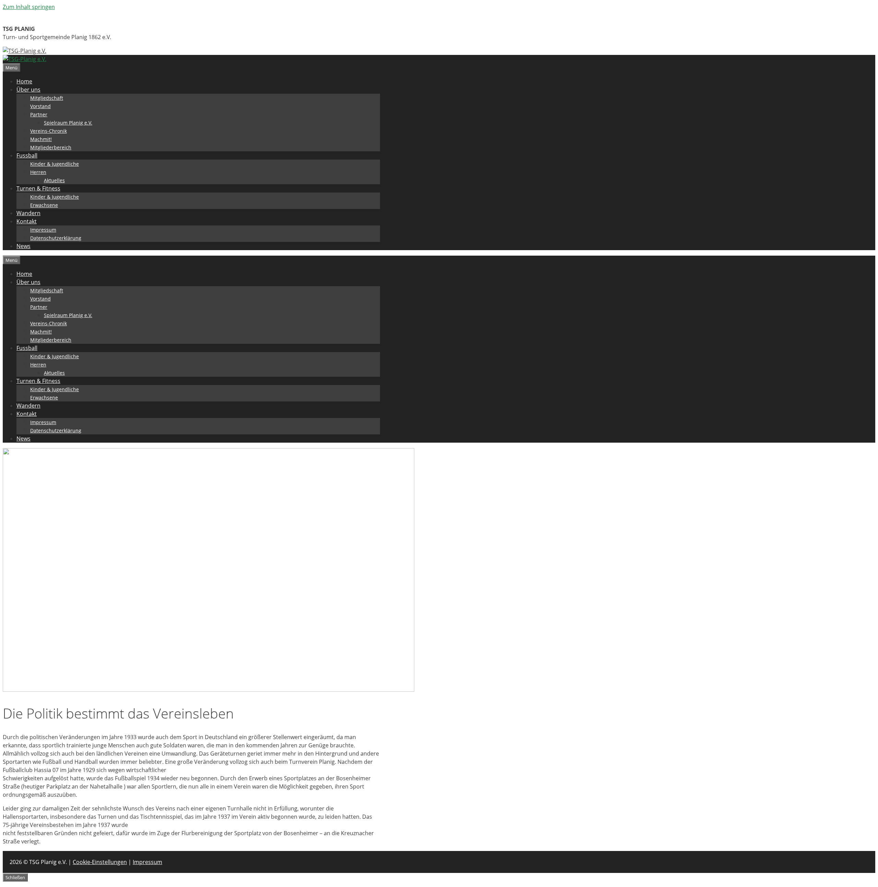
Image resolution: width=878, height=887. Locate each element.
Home (24, 81)
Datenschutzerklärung (55, 238)
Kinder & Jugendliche (54, 164)
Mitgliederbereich (50, 147)
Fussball (26, 155)
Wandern (28, 213)
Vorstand (40, 106)
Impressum (43, 229)
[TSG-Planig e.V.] (24, 59)
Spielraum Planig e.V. (68, 122)
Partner (38, 114)
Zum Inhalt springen (29, 7)
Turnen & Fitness (38, 188)
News (23, 246)
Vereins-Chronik (48, 131)
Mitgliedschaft (46, 98)
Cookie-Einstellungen (100, 862)
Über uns (28, 89)
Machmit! (41, 139)
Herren (38, 172)
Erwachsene (44, 205)
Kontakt (26, 221)
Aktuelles (54, 180)
